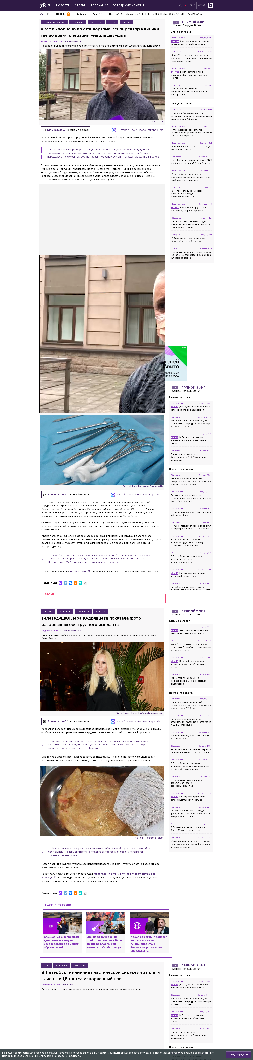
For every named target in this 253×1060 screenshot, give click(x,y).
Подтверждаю (238, 1054)
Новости (63, 5)
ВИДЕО (126, 22)
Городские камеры (128, 5)
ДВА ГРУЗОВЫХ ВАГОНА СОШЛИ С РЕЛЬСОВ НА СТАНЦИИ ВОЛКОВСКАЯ (150, 14)
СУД (46, 965)
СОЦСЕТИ (100, 611)
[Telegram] (65, 583)
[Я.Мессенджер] (80, 583)
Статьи (80, 5)
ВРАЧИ (112, 22)
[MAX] (60, 583)
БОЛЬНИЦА (96, 22)
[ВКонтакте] (70, 583)
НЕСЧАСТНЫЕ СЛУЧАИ (54, 22)
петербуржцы (79, 571)
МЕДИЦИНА (77, 22)
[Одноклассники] (75, 583)
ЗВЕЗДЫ (48, 611)
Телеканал (99, 5)
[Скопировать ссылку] (85, 583)
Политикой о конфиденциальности (58, 1056)
